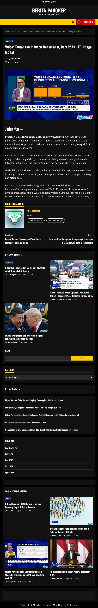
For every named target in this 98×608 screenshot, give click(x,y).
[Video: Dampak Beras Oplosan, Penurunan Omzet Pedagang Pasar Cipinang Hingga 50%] (71, 274)
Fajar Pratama (13, 58)
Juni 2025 (9, 460)
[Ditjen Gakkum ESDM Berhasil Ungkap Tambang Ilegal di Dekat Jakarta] (26, 498)
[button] (5, 22)
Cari (7, 350)
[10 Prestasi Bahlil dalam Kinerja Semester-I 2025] (71, 554)
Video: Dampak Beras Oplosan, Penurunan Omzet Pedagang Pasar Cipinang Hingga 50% (71, 294)
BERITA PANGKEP (49, 10)
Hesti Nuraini (12, 342)
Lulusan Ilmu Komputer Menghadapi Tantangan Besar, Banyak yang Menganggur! (71, 239)
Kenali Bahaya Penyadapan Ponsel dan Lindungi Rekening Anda (23, 239)
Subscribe (89, 22)
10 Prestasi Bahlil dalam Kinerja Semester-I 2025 (25, 422)
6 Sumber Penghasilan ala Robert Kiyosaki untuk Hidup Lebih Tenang (25, 269)
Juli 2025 (9, 454)
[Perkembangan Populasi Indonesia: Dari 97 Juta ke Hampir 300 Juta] (71, 511)
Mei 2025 (9, 466)
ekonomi (9, 41)
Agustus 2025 (11, 448)
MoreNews (58, 605)
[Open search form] (73, 22)
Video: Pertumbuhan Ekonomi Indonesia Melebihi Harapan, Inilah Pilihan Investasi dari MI (42, 415)
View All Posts (55, 220)
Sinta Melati (11, 511)
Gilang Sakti (11, 582)
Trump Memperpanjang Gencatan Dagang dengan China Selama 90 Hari (24, 337)
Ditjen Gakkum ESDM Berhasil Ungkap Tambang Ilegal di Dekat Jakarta (34, 400)
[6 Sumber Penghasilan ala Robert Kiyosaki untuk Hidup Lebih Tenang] (26, 262)
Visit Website (35, 220)
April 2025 (9, 472)
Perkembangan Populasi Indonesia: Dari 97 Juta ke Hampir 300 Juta (33, 407)
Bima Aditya (57, 536)
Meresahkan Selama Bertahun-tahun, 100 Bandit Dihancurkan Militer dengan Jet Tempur (41, 429)
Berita (8, 498)
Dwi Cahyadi (12, 275)
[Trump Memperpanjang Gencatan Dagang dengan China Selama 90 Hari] (26, 317)
